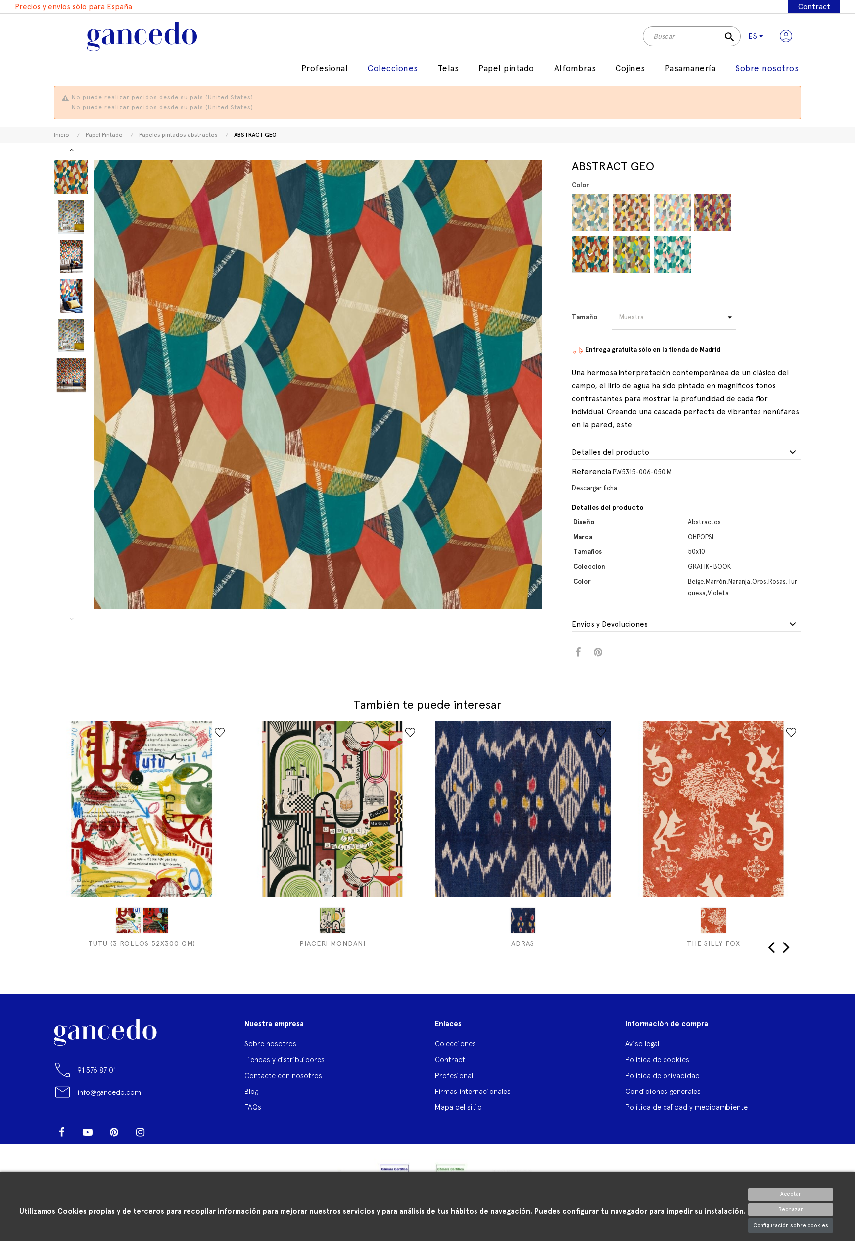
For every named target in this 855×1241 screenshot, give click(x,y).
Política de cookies (657, 1059)
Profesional (454, 1075)
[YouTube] (87, 1132)
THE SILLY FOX (713, 943)
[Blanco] (128, 920)
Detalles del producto (610, 452)
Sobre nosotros (270, 1044)
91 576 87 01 (96, 1070)
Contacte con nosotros (283, 1075)
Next (71, 150)
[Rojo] (713, 920)
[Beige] (590, 212)
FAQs (252, 1107)
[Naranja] (631, 212)
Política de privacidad (662, 1075)
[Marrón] (590, 254)
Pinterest (598, 652)
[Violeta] (712, 212)
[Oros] (631, 254)
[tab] (686, 453)
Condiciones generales (663, 1091)
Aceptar (790, 1194)
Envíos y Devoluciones (610, 624)
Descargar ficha (594, 488)
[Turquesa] (672, 254)
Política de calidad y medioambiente (686, 1107)
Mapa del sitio (458, 1107)
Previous (71, 619)
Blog (251, 1091)
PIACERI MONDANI (332, 943)
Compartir (578, 652)
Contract (814, 6)
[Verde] (332, 920)
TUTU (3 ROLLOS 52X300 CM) (141, 943)
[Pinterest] (113, 1132)
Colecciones (455, 1044)
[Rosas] (672, 212)
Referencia (591, 471)
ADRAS (522, 943)
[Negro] (155, 920)
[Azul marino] (523, 920)
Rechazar (790, 1209)
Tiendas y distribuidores (284, 1059)
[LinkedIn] (166, 1128)
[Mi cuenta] (786, 36)
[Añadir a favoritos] (220, 732)
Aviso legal (642, 1044)
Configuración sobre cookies (790, 1225)
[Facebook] (61, 1132)
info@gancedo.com (109, 1092)
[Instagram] (140, 1132)
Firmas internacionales (473, 1091)
